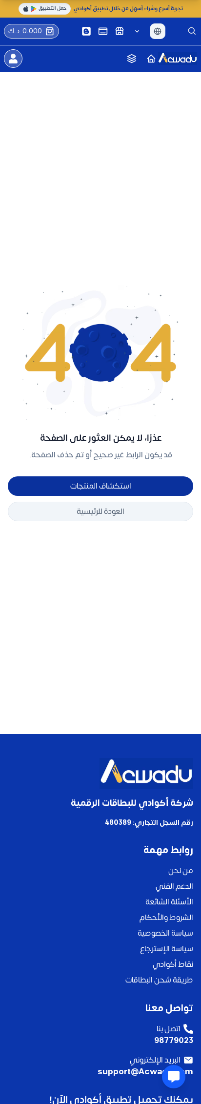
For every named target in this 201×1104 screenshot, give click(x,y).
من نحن (180, 870)
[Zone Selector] (137, 31)
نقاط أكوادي (173, 964)
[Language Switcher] (157, 31)
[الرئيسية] (151, 58)
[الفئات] (132, 58)
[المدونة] (86, 31)
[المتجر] (119, 31)
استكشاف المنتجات (100, 486)
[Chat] (173, 1076)
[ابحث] (192, 31)
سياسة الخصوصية (165, 933)
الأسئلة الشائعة (169, 902)
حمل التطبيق (52, 8)
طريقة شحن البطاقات (159, 980)
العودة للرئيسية (100, 511)
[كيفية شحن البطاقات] (103, 31)
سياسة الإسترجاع (166, 948)
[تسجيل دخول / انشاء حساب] (13, 58)
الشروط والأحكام (166, 917)
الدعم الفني (174, 886)
